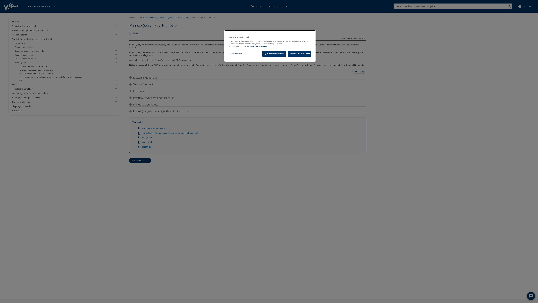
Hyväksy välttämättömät (274, 54)
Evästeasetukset (236, 53)
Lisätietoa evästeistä (258, 46)
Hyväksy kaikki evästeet (300, 54)
